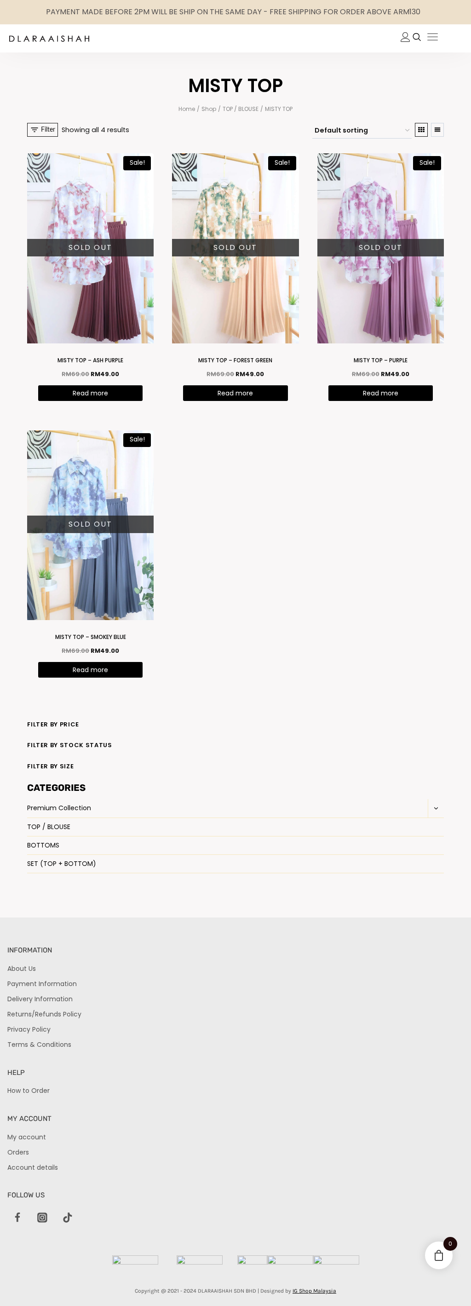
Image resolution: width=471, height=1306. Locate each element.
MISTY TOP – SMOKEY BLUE (90, 637)
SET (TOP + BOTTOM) (61, 863)
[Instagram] (42, 1217)
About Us (21, 968)
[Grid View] (421, 130)
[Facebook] (17, 1217)
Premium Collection (59, 808)
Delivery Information (40, 999)
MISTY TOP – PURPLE (381, 360)
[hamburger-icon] (432, 38)
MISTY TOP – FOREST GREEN (235, 360)
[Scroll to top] (448, 1283)
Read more (90, 393)
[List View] (437, 130)
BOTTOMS (43, 845)
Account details (32, 1167)
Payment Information (42, 983)
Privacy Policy (29, 1029)
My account (26, 1137)
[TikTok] (67, 1217)
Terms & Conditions (39, 1044)
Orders (18, 1152)
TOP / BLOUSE (48, 826)
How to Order (28, 1090)
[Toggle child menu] (436, 808)
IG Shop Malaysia (314, 1291)
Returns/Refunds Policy (44, 1014)
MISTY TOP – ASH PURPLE (90, 360)
